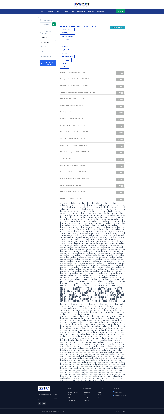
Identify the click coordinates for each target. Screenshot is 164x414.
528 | (90, 257)
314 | (92, 233)
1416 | (74, 364)
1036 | (103, 316)
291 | (76, 231)
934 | (91, 304)
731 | (118, 279)
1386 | (79, 360)
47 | (114, 205)
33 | (75, 205)
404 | (91, 243)
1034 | (95, 316)
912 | (79, 301)
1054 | (113, 318)
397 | (65, 243)
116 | (122, 211)
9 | (77, 203)
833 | (108, 291)
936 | (99, 304)
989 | (107, 310)
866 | (99, 295)
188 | (102, 219)
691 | (102, 275)
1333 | (121, 352)
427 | (107, 245)
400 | (76, 243)
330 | (83, 235)
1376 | (103, 358)
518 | (120, 255)
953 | (99, 306)
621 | (102, 267)
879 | (84, 297)
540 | (69, 259)
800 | (118, 287)
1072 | (62, 322)
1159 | (77, 332)
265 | (112, 227)
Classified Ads (81, 11)
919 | (103, 301)
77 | (70, 209)
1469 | (100, 370)
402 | (84, 243)
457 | (91, 249)
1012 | (69, 314)
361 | (65, 239)
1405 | (95, 362)
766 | (117, 283)
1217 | (108, 338)
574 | (61, 263)
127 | (93, 213)
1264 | (102, 344)
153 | (114, 215)
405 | (95, 243)
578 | (76, 263)
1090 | (75, 324)
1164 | (96, 332)
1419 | (86, 364)
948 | (80, 306)
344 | (69, 237)
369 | (94, 239)
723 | (89, 279)
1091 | (79, 324)
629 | (66, 269)
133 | (112, 213)
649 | (77, 271)
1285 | (123, 346)
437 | (80, 247)
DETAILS (120, 73)
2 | (63, 203)
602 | (98, 265)
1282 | (111, 346)
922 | (113, 301)
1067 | (104, 320)
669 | (85, 273)
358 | (119, 237)
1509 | (75, 376)
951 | (91, 306)
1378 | (111, 358)
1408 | (108, 362)
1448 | (75, 368)
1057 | (62, 320)
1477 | (70, 372)
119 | (67, 213)
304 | (123, 231)
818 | (118, 289)
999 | (81, 312)
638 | (99, 269)
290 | (73, 231)
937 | (102, 304)
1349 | (123, 354)
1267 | (115, 344)
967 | (88, 308)
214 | (62, 223)
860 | (77, 295)
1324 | (85, 352)
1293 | (91, 348)
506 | (79, 255)
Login (122, 11)
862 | (84, 295)
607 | (117, 265)
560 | (76, 261)
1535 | (114, 378)
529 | (93, 257)
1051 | (101, 318)
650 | (80, 271)
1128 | (88, 328)
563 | (87, 261)
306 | (65, 233)
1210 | (82, 338)
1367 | (66, 358)
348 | (84, 237)
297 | (98, 231)
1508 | (71, 376)
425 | (100, 245)
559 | (72, 261)
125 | (86, 213)
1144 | (84, 330)
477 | (100, 251)
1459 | (121, 368)
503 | (68, 255)
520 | (61, 257)
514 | (107, 255)
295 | (91, 231)
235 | (69, 225)
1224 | (71, 340)
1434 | (82, 366)
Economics (65, 43)
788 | (73, 287)
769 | (65, 285)
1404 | (91, 362)
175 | (122, 217)
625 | (117, 267)
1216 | (105, 338)
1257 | (74, 344)
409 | (110, 243)
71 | (118, 207)
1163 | (92, 332)
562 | (83, 261)
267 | (119, 227)
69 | (112, 207)
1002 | (93, 312)
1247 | (99, 342)
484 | (62, 253)
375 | (116, 239)
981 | (76, 310)
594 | (69, 265)
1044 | (71, 318)
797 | (106, 287)
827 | (87, 291)
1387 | (83, 360)
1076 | (79, 322)
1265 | (107, 344)
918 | (99, 301)
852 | (113, 293)
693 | (110, 275)
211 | (118, 221)
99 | (68, 211)
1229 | (91, 340)
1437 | (95, 366)
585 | (101, 263)
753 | (69, 283)
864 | (92, 295)
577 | (73, 263)
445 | (109, 247)
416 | (68, 245)
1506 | (63, 376)
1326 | (93, 352)
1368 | (70, 358)
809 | (88, 289)
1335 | (66, 354)
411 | (116, 243)
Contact (123, 411)
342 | (61, 237)
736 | (73, 281)
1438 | (99, 366)
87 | (98, 209)
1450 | (84, 368)
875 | (69, 297)
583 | (94, 263)
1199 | (100, 336)
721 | (82, 279)
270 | (65, 229)
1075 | (74, 322)
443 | (102, 247)
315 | (96, 233)
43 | (103, 205)
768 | (62, 285)
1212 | (90, 338)
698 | (65, 277)
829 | (94, 291)
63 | (94, 207)
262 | (101, 227)
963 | (73, 308)
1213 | (93, 338)
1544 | (86, 380)
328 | (76, 235)
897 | (88, 299)
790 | (81, 287)
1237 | (123, 340)
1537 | (122, 378)
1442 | (115, 366)
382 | (76, 241)
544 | (83, 259)
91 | (110, 209)
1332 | (117, 352)
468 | (66, 251)
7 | (73, 203)
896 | (84, 299)
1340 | (86, 354)
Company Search (73, 392)
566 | (98, 261)
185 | (91, 219)
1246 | (94, 342)
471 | (77, 251)
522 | (68, 257)
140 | (71, 215)
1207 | (70, 338)
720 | (79, 279)
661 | (120, 271)
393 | (116, 241)
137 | (61, 215)
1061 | (79, 320)
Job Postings (86, 392)
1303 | (67, 350)
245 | (105, 225)
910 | (73, 301)
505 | (76, 255)
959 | (121, 306)
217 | (72, 223)
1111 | (92, 326)
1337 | (74, 354)
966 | (84, 308)
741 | (91, 281)
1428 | (123, 364)
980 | (73, 310)
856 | (62, 295)
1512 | (86, 376)
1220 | (120, 338)
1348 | (119, 354)
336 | (104, 235)
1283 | (115, 346)
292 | (80, 231)
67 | (106, 207)
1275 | (82, 346)
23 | (112, 203)
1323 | (81, 352)
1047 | (84, 318)
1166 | (103, 332)
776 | (91, 285)
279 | (98, 229)
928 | (70, 304)
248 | (116, 225)
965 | (80, 308)
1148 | (100, 330)
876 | (73, 297)
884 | (103, 297)
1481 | (87, 372)
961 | (65, 308)
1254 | (62, 344)
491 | (88, 253)
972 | (106, 308)
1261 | (90, 344)
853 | (117, 293)
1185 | (111, 334)
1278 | (95, 346)
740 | (87, 281)
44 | (106, 205)
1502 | (112, 374)
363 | (72, 239)
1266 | (111, 344)
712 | (116, 277)
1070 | (116, 320)
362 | (69, 239)
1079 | (91, 322)
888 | (118, 297)
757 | (84, 283)
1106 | (74, 326)
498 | (114, 253)
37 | (86, 205)
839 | (65, 293)
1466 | (87, 370)
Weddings (65, 67)
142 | (78, 215)
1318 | (62, 352)
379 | (65, 241)
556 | (61, 261)
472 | (81, 251)
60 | (86, 207)
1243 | (82, 342)
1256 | (70, 344)
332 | (90, 235)
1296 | (103, 348)
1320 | (69, 352)
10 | (79, 203)
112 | (110, 211)
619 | (95, 267)
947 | (77, 306)
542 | (76, 259)
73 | (123, 207)
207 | (104, 221)
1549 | (107, 380)
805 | (73, 289)
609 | (62, 267)
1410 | (116, 362)
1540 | (70, 380)
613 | (75, 267)
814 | (104, 289)
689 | (95, 275)
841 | (73, 293)
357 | (115, 237)
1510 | (79, 376)
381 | (72, 241)
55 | (72, 207)
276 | (87, 229)
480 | (111, 251)
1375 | (99, 358)
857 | (66, 295)
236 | (73, 225)
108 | (98, 211)
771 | (73, 285)
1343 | (98, 354)
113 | (113, 211)
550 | (105, 259)
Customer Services (68, 36)
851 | (110, 293)
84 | (90, 209)
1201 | (108, 336)
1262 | (94, 344)
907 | (62, 301)
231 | (121, 223)
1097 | (104, 324)
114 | (116, 211)
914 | (86, 301)
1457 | (113, 368)
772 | (76, 285)
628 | (62, 269)
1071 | (121, 320)
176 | (61, 219)
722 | (86, 279)
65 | (100, 207)
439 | (87, 247)
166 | (92, 217)
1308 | (88, 350)
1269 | (123, 344)
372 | (105, 239)
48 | (117, 205)
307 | (69, 233)
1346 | (111, 354)
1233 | (107, 340)
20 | (104, 203)
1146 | (92, 330)
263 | (105, 227)
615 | (82, 267)
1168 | (111, 332)
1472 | (112, 370)
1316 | (118, 350)
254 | (73, 227)
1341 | (90, 354)
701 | (76, 277)
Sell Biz (58, 11)
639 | (102, 269)
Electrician (65, 46)
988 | (103, 310)
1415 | (70, 364)
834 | (112, 291)
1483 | (95, 372)
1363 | (114, 356)
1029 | (74, 316)
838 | (62, 293)
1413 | (63, 364)
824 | (76, 291)
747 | (113, 281)
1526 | (78, 378)
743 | (98, 281)
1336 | (70, 354)
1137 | (122, 328)
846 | (91, 293)
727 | (104, 279)
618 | (92, 267)
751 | (62, 283)
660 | (117, 271)
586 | (105, 263)
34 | (77, 205)
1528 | (86, 378)
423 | (93, 245)
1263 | (98, 344)
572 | (119, 261)
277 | (90, 229)
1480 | (83, 372)
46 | (111, 205)
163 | (82, 217)
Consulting (65, 33)
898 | (91, 299)
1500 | (104, 374)
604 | (106, 265)
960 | (62, 308)
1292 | (87, 348)
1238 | (62, 342)
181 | (78, 219)
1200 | (104, 336)
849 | (103, 293)
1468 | (95, 370)
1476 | (66, 372)
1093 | (87, 324)
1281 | (107, 346)
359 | (123, 237)
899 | (95, 299)
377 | (123, 239)
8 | (75, 203)
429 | (115, 245)
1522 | (62, 378)
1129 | (92, 328)
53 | (66, 207)
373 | (108, 239)
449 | (62, 249)
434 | (69, 247)
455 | (83, 249)
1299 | (116, 348)
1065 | (95, 320)
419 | (78, 245)
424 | (96, 245)
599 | (87, 265)
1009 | (122, 312)
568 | (105, 261)
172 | (112, 217)
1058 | (66, 320)
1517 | (105, 376)
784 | (121, 285)
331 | (86, 235)
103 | (81, 211)
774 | (84, 285)
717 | (68, 279)
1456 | (108, 368)
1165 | (99, 332)
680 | (62, 275)
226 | (103, 223)
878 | (80, 297)
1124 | (73, 328)
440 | (91, 247)
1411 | (120, 362)
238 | (80, 225)
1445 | (63, 368)
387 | (94, 241)
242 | (94, 225)
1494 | (78, 374)
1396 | (120, 360)
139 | (68, 215)
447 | (117, 247)
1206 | (66, 338)
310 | (80, 233)
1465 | (83, 370)
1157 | (69, 332)
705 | (91, 277)
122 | (76, 213)
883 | (99, 297)
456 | (87, 249)
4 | (67, 203)
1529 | (90, 378)
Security (64, 63)
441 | (94, 247)
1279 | (99, 346)
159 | (69, 217)
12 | (84, 203)
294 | (87, 231)
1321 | (73, 352)
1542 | (78, 380)
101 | (74, 211)
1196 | (88, 336)
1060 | (74, 320)
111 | (107, 211)
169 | (102, 217)
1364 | (118, 356)
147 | (95, 215)
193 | (118, 219)
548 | (98, 259)
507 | (83, 255)
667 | (78, 273)
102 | (77, 211)
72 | (120, 207)
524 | (75, 257)
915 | (89, 301)
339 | (115, 235)
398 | (69, 243)
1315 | (114, 350)
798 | (110, 287)
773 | (80, 285)
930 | (77, 304)
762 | (102, 283)
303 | (120, 231)
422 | (89, 245)
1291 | (83, 348)
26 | (120, 203)
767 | (121, 283)
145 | (88, 215)
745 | (105, 281)
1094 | (91, 324)
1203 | (116, 336)
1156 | (65, 332)
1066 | (99, 320)
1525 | (74, 378)
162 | (78, 217)
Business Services (67, 29)
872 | (122, 295)
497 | (110, 253)
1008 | (118, 312)
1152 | (115, 330)
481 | (115, 251)
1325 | (89, 352)
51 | (61, 207)
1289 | (74, 348)
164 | (85, 217)
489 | (81, 253)
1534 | (110, 378)
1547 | (99, 380)
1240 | (70, 342)
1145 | (88, 330)
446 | (113, 247)
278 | (94, 229)
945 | (69, 306)
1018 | (92, 314)
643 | (117, 269)
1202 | (112, 336)
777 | (95, 285)
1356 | (86, 356)
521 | (65, 257)
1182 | (100, 334)
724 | (93, 279)
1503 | (116, 374)
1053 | (109, 318)
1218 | (112, 338)
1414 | (66, 364)
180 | (75, 219)
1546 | (94, 380)
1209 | (78, 338)
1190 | (66, 336)
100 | (71, 211)
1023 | (112, 314)
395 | (123, 241)
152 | (111, 215)
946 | (73, 306)
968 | (91, 308)
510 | (94, 255)
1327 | (97, 352)
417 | (71, 245)
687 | (88, 275)
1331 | (113, 352)
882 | (95, 297)
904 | (114, 299)
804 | (69, 289)
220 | (82, 223)
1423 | (102, 364)
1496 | (87, 374)
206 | (100, 221)
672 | (96, 273)
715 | (61, 279)
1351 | (66, 356)
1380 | (120, 358)
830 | (98, 291)
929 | (74, 304)
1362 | (110, 356)
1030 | (79, 316)
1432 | (74, 366)
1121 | (62, 328)
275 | (83, 229)
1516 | (101, 376)
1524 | (70, 378)
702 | (80, 277)
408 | (106, 243)
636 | (91, 269)
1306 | (79, 350)
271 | (69, 229)
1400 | (74, 362)
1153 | (118, 330)
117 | (61, 213)
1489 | (121, 372)
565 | (94, 261)
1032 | (87, 316)
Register (100, 395)
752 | (66, 283)
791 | (84, 287)
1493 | (74, 374)
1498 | (95, 374)
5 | (69, 203)
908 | (65, 301)
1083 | (108, 322)
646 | (65, 271)
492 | (91, 253)
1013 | (73, 314)
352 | (98, 237)
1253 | (123, 342)
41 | (97, 205)
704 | (88, 277)
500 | (122, 253)
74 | (61, 209)
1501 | (108, 374)
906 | (121, 299)
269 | (62, 229)
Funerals (64, 53)
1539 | (66, 380)
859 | (74, 295)
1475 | (62, 372)
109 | (101, 211)
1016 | (84, 314)
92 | (113, 209)
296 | (94, 231)
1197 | (92, 336)
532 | (104, 257)
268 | (123, 227)
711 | (113, 277)
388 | (98, 241)
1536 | (118, 378)
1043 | (67, 318)
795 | (99, 287)
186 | (95, 219)
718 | (71, 279)
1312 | (103, 350)
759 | (91, 283)
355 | (108, 237)
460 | (102, 249)
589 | (116, 263)
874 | (65, 297)
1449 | (80, 368)
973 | (110, 308)
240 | (87, 225)
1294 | (95, 348)
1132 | (103, 328)
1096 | (100, 324)
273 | (76, 229)
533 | (107, 257)
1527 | (82, 378)
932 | (84, 304)
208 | (108, 221)
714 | (123, 277)
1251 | (115, 342)
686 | (84, 275)
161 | (75, 217)
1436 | (90, 366)
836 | (119, 291)
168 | (99, 217)
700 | (73, 277)
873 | (62, 297)
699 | (69, 277)
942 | (121, 304)
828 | (91, 291)
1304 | (71, 350)
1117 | (113, 326)
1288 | (70, 348)
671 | (92, 273)
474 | (88, 251)
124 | (83, 213)
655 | (98, 271)
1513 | (90, 376)
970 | (99, 308)
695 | (117, 275)
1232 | (103, 340)
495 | (103, 253)
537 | (121, 257)
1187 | (119, 334)
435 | (72, 247)
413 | (123, 243)
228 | (110, 223)
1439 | (103, 366)
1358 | (94, 356)
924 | (120, 301)
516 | (113, 255)
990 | (110, 310)
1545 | (90, 380)
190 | (108, 219)
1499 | (100, 374)
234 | (66, 225)
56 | (74, 207)
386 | (91, 241)
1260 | (86, 344)
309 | (76, 233)
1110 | (89, 326)
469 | (70, 251)
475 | (92, 251)
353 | (101, 237)
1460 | (62, 370)
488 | (77, 253)
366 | (83, 239)
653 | (91, 271)
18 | (99, 203)
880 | (88, 297)
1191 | (69, 336)
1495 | (83, 374)
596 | (76, 265)
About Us (91, 11)
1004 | (101, 312)
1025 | (120, 314)
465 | (120, 249)
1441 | (111, 366)
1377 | (107, 358)
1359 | (98, 356)
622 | (106, 267)
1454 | (100, 368)
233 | (62, 225)
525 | (79, 257)
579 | (80, 263)
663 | (62, 273)
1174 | (69, 334)
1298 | (111, 348)
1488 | (117, 372)
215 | (65, 223)
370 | (98, 239)
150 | (105, 215)
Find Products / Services (49, 63)
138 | (65, 215)
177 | (65, 219)
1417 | (78, 364)
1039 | (116, 316)
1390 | (96, 360)
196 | (65, 221)
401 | (80, 243)
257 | (83, 227)
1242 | (78, 342)
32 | (72, 205)
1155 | (62, 332)
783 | (117, 285)
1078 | (87, 322)
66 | (103, 207)
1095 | (95, 324)
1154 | (122, 330)
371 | (101, 239)
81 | (81, 209)
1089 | (70, 324)
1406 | (99, 362)
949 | (84, 306)
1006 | (110, 312)
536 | (118, 257)
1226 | (79, 340)
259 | (91, 227)
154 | (117, 215)
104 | (84, 211)
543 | (79, 259)
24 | (115, 203)
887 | (114, 297)
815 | (108, 289)
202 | (86, 221)
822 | (69, 291)
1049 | (92, 318)
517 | (116, 255)
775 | (87, 285)
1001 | (89, 312)
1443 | (119, 366)
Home (41, 11)
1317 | (122, 350)
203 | (89, 221)
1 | (61, 203)
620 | (99, 267)
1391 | (100, 360)
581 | (87, 263)
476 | (96, 251)
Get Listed (50, 11)
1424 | (106, 364)
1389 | (92, 360)
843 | (80, 293)
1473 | (116, 370)
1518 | (109, 376)
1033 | (91, 316)
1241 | (74, 342)
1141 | (73, 330)
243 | (98, 225)
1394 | (112, 360)
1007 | (114, 312)
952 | (95, 306)
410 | (113, 243)
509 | (91, 255)
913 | (82, 301)
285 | (119, 229)
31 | (69, 205)
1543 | (82, 380)
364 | (76, 239)
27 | (123, 203)
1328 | (101, 352)
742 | (94, 281)
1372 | (87, 358)
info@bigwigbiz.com (121, 395)
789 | (77, 287)
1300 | (120, 348)
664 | (66, 273)
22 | (109, 203)
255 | (76, 227)
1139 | (65, 330)
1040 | (120, 316)
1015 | (81, 314)
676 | (111, 273)
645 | (62, 271)
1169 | (115, 332)
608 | (121, 265)
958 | (117, 306)
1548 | (103, 380)
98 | (65, 211)
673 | (100, 273)
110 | (104, 211)
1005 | (105, 312)
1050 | (97, 318)
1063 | (87, 320)
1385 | (75, 360)
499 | (118, 253)
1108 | (82, 326)
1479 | (79, 372)
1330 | (110, 352)
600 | (91, 265)
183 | (85, 219)
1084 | (112, 322)
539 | (65, 259)
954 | (102, 306)
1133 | (107, 328)
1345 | (107, 354)
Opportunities (66, 60)
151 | (108, 215)
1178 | (85, 334)
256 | (80, 227)
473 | (85, 251)
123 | (80, 213)
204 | (93, 221)
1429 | (62, 366)
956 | (110, 306)
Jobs (72, 11)
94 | (118, 209)
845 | (87, 293)
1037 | (107, 316)
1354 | (78, 356)
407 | (102, 243)
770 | (69, 285)
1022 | (108, 314)
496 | (106, 253)
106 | (91, 211)
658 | (109, 271)
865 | (96, 295)
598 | (84, 265)
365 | (79, 239)
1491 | (66, 374)
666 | (74, 273)
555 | (122, 259)
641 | (110, 269)
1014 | (77, 314)
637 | (95, 269)
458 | (94, 249)
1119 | (120, 326)
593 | (65, 265)
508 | (87, 255)
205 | (96, 221)
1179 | (89, 334)
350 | (91, 237)
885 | (106, 297)
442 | (98, 247)
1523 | (66, 378)
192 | (115, 219)
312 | (86, 233)
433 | (65, 247)
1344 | (102, 354)
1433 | (78, 366)
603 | (102, 265)
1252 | (119, 342)
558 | (69, 261)
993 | (121, 310)
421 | (85, 245)
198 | (71, 221)
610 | (65, 267)
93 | (115, 209)
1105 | (70, 326)
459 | (98, 249)
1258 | (78, 344)
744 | (102, 281)
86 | (95, 209)
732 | (122, 279)
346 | (76, 237)
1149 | (104, 330)
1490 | (62, 374)
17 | (96, 203)
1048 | (88, 318)
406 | (99, 243)
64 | (97, 207)
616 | (85, 267)
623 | (109, 267)
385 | (87, 241)
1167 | (107, 332)
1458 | (117, 368)
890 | (62, 299)
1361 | (106, 356)
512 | (100, 255)
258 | (87, 227)
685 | (80, 275)
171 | (109, 217)
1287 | (66, 348)
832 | (105, 291)
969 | (95, 308)
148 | (98, 215)
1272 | (70, 346)
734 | (65, 281)
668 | (81, 273)
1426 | (114, 364)
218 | (75, 223)
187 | (98, 219)
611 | (68, 267)
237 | (77, 225)
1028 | (70, 316)
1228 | (87, 340)
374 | (112, 239)
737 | (76, 281)
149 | (101, 215)
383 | (80, 241)
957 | (113, 306)
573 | (123, 261)
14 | (89, 203)
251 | (62, 227)
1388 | (88, 360)
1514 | (94, 376)
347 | (80, 237)
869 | (111, 295)
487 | (73, 253)
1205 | (62, 338)
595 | (72, 265)
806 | (77, 289)
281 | (105, 229)
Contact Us (100, 11)
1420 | (90, 364)
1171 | (122, 332)
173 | (115, 217)
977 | (62, 310)
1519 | (113, 376)
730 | (115, 279)
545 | (87, 259)
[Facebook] (39, 403)
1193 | (77, 336)
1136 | (118, 328)
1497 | (91, 374)
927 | (66, 304)
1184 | (108, 334)
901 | (102, 299)
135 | (119, 213)
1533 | (106, 378)
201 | (82, 221)
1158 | (73, 332)
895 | (80, 299)
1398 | (66, 362)
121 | (73, 213)
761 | (99, 283)
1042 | (63, 318)
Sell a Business (72, 398)
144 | (84, 215)
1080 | (96, 322)
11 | (82, 203)
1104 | (66, 326)
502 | (65, 255)
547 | (94, 259)
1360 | (102, 356)
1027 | (66, 316)
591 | (123, 263)
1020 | (100, 314)
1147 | (96, 330)
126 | (90, 213)
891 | (65, 299)
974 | (114, 308)
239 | (84, 225)
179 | (72, 219)
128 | (96, 213)
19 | (101, 203)
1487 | (112, 372)
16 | (94, 203)
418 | (75, 245)
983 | (84, 310)
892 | (69, 299)
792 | (88, 287)
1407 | (104, 362)
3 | (65, 203)
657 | (106, 271)
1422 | (98, 364)
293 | (83, 231)
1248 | (103, 342)
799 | (114, 287)
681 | (65, 275)
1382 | (63, 360)
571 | (116, 261)
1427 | (118, 364)
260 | (94, 227)
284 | (116, 229)
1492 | (70, 374)
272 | (72, 229)
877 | (77, 297)
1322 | (77, 352)
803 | (65, 289)
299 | (105, 231)
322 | (119, 233)
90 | (107, 209)
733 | (61, 281)
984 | (88, 310)
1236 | (119, 340)
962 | (69, 308)
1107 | (78, 326)
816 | (111, 289)
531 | (100, 257)
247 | (113, 225)
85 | (92, 209)
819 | (121, 289)
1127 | (85, 328)
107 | (94, 211)
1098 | (108, 324)
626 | (120, 267)
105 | (87, 211)
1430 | (66, 366)
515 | (110, 255)
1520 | (117, 376)
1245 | (90, 342)
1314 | (110, 350)
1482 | (91, 372)
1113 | (99, 326)
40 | (94, 205)
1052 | (105, 318)
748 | (116, 281)
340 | (119, 235)
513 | (103, 255)
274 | (79, 229)
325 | (65, 235)
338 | (111, 235)
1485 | (104, 372)
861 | (81, 295)
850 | (106, 293)
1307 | (83, 350)
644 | (121, 269)
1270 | (62, 346)
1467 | (91, 370)
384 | (83, 241)
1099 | (112, 324)
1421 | (94, 364)
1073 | (66, 322)
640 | (106, 269)
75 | (64, 209)
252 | (65, 227)
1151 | (111, 330)
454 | (80, 249)
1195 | (84, 336)
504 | (72, 255)
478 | (104, 251)
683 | (73, 275)
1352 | (70, 356)
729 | (111, 279)
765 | (114, 283)
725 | (96, 279)
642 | (113, 269)
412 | (120, 243)
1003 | (97, 312)
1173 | (65, 334)
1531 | (98, 378)
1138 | (62, 330)
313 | (89, 233)
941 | (117, 304)
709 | (107, 277)
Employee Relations (68, 50)
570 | (112, 261)
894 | (76, 299)
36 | (83, 205)
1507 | (67, 376)
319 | (109, 233)
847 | (95, 293)
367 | (87, 239)
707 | (99, 277)
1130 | (96, 328)
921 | (110, 301)
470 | (74, 251)
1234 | (111, 340)
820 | (62, 291)
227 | (107, 223)
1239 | (66, 342)
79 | (75, 209)
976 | (121, 308)
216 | (69, 223)
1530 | (94, 378)
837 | (123, 291)
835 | (116, 291)
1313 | (106, 350)
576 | (69, 263)
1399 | (70, 362)
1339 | (82, 354)
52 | (63, 207)
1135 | (114, 328)
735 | (69, 281)
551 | (108, 259)
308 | (73, 233)
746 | (109, 281)
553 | (115, 259)
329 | (79, 235)
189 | (105, 219)
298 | (102, 231)
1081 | (100, 322)
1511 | (83, 376)
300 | (109, 231)
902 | (106, 299)
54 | (69, 207)
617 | (88, 267)
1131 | (99, 328)
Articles (65, 11)
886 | (110, 297)
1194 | (81, 336)
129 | (100, 213)
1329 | (106, 352)
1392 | (104, 360)
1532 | (102, 378)
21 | (107, 203)
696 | (121, 275)
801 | (121, 287)
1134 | (111, 328)
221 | (85, 223)
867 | (103, 295)
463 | (113, 249)
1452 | (92, 368)
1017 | (88, 314)
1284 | (119, 346)
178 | (68, 219)
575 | (65, 263)
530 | (97, 257)
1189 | (62, 336)
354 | (105, 237)
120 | (70, 213)
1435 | (86, 366)
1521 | (121, 376)
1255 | (66, 344)
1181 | (96, 334)
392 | (112, 241)
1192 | (73, 336)
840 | (69, 293)
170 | (106, 217)
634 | (84, 269)
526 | (82, 257)
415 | (65, 245)
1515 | (98, 376)
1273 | (74, 346)
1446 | (67, 368)
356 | (112, 237)
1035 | (99, 316)
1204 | (120, 336)
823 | (72, 291)
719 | (75, 279)
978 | (65, 310)
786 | (65, 287)
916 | (93, 301)
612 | (71, 267)
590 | (120, 263)
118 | (64, 213)
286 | (123, 229)
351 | (94, 237)
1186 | (115, 334)
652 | (87, 271)
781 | (110, 285)
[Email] (44, 403)
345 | (72, 237)
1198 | (96, 336)
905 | (117, 299)
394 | (120, 241)
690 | (99, 275)
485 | (65, 253)
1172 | (62, 334)
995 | (65, 312)
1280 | (103, 346)
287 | (62, 231)
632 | (77, 269)
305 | (61, 233)
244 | (102, 225)
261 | (98, 227)
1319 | (65, 352)
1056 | (121, 318)
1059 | (70, 320)
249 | (120, 225)
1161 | (84, 332)
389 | (102, 241)
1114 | (103, 326)
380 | (69, 241)
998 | (77, 312)
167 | (95, 217)
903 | (110, 299)
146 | (91, 215)
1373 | (91, 358)
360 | (62, 239)
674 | (103, 273)
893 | (73, 299)
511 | (97, 255)
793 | (91, 287)
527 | (86, 257)
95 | (121, 209)
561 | (79, 261)
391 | (109, 241)
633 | (80, 269)
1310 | (96, 350)
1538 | (62, 380)
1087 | (62, 324)
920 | (106, 301)
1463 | (74, 370)
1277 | (90, 346)
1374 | (95, 358)
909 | (69, 301)
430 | (118, 245)
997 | (73, 312)
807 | (80, 289)
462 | (109, 249)
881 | (91, 297)
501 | (61, 255)
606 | (113, 265)
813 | (101, 289)
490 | (84, 253)
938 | (106, 304)
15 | (91, 203)
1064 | (91, 320)
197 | (68, 221)
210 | (115, 221)
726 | (100, 279)
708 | (103, 277)
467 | (63, 251)
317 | (102, 233)
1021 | (104, 314)
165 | (89, 217)
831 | (101, 291)
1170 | (119, 332)
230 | (118, 223)
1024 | (116, 314)
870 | (115, 295)
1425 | (110, 364)
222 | (89, 223)
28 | (61, 205)
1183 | (104, 334)
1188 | (123, 334)
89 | (104, 209)
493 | (95, 253)
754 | (73, 283)
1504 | (120, 374)
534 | (111, 257)
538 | (61, 259)
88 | (101, 209)
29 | (64, 205)
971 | (102, 308)
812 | (98, 289)
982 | (80, 310)
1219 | (116, 338)
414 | (61, 245)
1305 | (75, 350)
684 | (76, 275)
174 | (119, 217)
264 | (108, 227)
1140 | (69, 330)
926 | (62, 304)
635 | (88, 269)
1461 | (66, 370)
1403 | (87, 362)
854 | (121, 293)
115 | (119, 211)
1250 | (111, 342)
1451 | (88, 368)
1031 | (83, 316)
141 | (74, 215)
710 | (110, 277)
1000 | (85, 312)
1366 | (62, 358)
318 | (106, 233)
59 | (83, 207)
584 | (98, 263)
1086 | (121, 322)
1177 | (81, 334)
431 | (122, 245)
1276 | (86, 346)
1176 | (77, 334)
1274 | (78, 346)
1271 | (66, 346)
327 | (72, 235)
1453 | (96, 368)
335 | (100, 235)
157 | (62, 217)
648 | (73, 271)
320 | (112, 233)
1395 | (116, 360)
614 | (78, 267)
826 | (83, 291)
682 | (69, 275)
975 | (117, 308)
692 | (106, 275)
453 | (76, 249)
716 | (65, 279)
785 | (62, 287)
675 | (107, 273)
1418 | (82, 364)
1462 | (70, 370)
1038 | (111, 316)
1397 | (62, 362)
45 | (109, 205)
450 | (65, 249)
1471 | (108, 370)
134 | (116, 213)
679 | (122, 273)
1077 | (83, 322)
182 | (81, 219)
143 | (81, 215)
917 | (96, 301)
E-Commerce (66, 39)
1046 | (80, 318)
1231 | (99, 340)
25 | (118, 203)
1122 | (66, 328)
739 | (84, 281)
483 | (122, 251)
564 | (90, 261)
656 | (102, 271)
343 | (65, 237)
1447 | (71, 368)
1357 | (90, 356)
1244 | (86, 342)
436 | (76, 247)
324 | (61, 235)
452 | (72, 249)
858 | (70, 295)
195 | (61, 221)
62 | (91, 207)
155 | (121, 215)
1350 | (62, 356)
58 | (80, 207)
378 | (62, 241)
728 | (108, 279)
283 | (112, 229)
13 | (86, 203)
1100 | (117, 324)
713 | (120, 277)
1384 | (71, 360)
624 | (113, 267)
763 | (106, 283)
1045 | (75, 318)
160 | (72, 217)
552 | (112, 259)
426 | (104, 245)
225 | (100, 223)
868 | (107, 295)
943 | (62, 306)
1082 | (104, 322)
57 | (77, 207)
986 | (95, 310)
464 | (116, 249)
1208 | (74, 338)
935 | (95, 304)
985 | (91, 310)
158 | (65, 217)
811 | (94, 289)
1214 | (97, 338)
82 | (84, 209)
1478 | (75, 372)
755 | (77, 283)
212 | (121, 221)
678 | (119, 273)
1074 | (70, 322)
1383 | (67, 360)
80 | (78, 209)
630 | (70, 269)
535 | (114, 257)
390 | (105, 241)
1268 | (119, 344)
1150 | (108, 330)
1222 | (63, 340)
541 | (72, 259)
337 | (108, 235)
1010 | (62, 314)
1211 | (86, 338)
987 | (99, 310)
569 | (109, 261)
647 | (69, 271)
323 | (123, 233)
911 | (76, 301)
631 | (73, 269)
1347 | (115, 354)
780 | (106, 285)
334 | (97, 235)
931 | (81, 304)
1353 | (74, 356)
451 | (69, 249)
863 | (88, 295)
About (117, 411)
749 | (120, 281)
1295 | (99, 348)
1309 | (92, 350)
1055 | (117, 318)
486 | (69, 253)
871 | (118, 295)
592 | (61, 265)
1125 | (77, 328)
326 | (69, 235)
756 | (80, 283)
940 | (114, 304)
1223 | (67, 340)
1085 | (116, 322)
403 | (87, 243)
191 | (112, 219)
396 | (62, 243)
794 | (95, 287)
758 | (88, 283)
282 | (108, 229)
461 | (105, 249)
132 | (109, 213)
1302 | (63, 350)
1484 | (100, 372)
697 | (62, 277)
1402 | (83, 362)
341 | (122, 235)
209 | (111, 221)
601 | (94, 265)
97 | (62, 211)
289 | (69, 231)
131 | (106, 213)
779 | (103, 285)
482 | (118, 251)
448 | (121, 247)
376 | (119, 239)
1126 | (81, 328)
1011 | (65, 314)
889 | (121, 297)
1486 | (108, 372)
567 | (101, 261)
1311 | (99, 350)
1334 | (62, 354)
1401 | (79, 362)
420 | (82, 245)
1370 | (79, 358)
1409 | (112, 362)
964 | (76, 308)
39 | (92, 205)
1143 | (80, 330)
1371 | (83, 358)
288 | (65, 231)
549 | (101, 259)
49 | (120, 205)
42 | (100, 205)
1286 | (62, 348)
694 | (114, 275)
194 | (122, 219)
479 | (107, 251)
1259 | (82, 344)
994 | (62, 312)
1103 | (63, 326)
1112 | (96, 326)
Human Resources (67, 56)
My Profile (101, 398)
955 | (106, 306)
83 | (87, 209)
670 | (89, 273)
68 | (109, 207)
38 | (89, 205)
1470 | (104, 370)
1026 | (62, 316)
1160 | (81, 332)
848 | (99, 293)
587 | (109, 263)
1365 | (122, 356)
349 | (87, 237)
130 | (103, 213)
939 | (110, 304)
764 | (110, 283)
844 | (84, 293)
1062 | (83, 320)
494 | (99, 253)
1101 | (120, 324)
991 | (114, 310)
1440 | (107, 366)
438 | (84, 247)
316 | (99, 233)
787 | (69, 287)
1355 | (82, 356)
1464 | (78, 370)
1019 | (96, 314)
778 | (99, 285)
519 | (123, 255)
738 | (80, 281)
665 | (70, 273)
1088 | (66, 324)
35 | (80, 205)
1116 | (110, 326)
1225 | (75, 340)
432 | (61, 247)
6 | (71, 203)
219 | (79, 223)
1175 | (73, 334)
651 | (84, 271)
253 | (69, 227)
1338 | (78, 354)
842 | (76, 293)
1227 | (83, 340)
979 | (69, 310)
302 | (116, 231)
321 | (116, 233)
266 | (116, 227)
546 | (90, 259)
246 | (109, 225)
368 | (91, 239)
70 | (115, 207)
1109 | (86, 326)
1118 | (117, 326)
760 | (95, 283)
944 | (65, 306)
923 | (116, 301)
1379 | (115, 358)
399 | (73, 243)
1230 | (95, 340)
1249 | (107, 342)
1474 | (120, 370)
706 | (95, 277)
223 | (92, 223)
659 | (113, 271)
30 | (67, 205)
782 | (114, 285)
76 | (67, 209)
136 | (122, 213)
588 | (113, 263)
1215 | (101, 338)
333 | (93, 235)
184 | (88, 219)
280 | (102, 229)
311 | (83, 233)
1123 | (70, 328)
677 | (115, 273)
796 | (103, 287)
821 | (65, 291)
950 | (88, 306)
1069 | (112, 320)
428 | (111, 245)
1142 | (77, 330)
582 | (91, 263)
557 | (65, 261)
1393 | (108, 360)
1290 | (79, 348)
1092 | (83, 324)
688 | (91, 275)
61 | (89, 207)
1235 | (115, 340)
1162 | (88, 332)
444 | (106, 247)
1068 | (108, 320)
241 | (91, 225)
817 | (115, 289)
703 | (84, 277)
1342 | (94, 354)
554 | (119, 259)
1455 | (104, 368)
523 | (72, 257)
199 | (75, 221)
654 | (95, 271)
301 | (112, 231)
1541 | (74, 380)
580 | (84, 263)
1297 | (107, 348)
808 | (84, 289)
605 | (109, 265)
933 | (88, 304)
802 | (62, 289)
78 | (72, 209)
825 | (79, 291)
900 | (99, 299)
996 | (69, 312)
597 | (80, 265)
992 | (117, 310)
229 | (114, 223)
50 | (123, 205)
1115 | (106, 326)
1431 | (70, 366)
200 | (79, 221)
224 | (96, 223)
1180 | (93, 334)
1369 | (74, 358)
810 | (91, 289)
